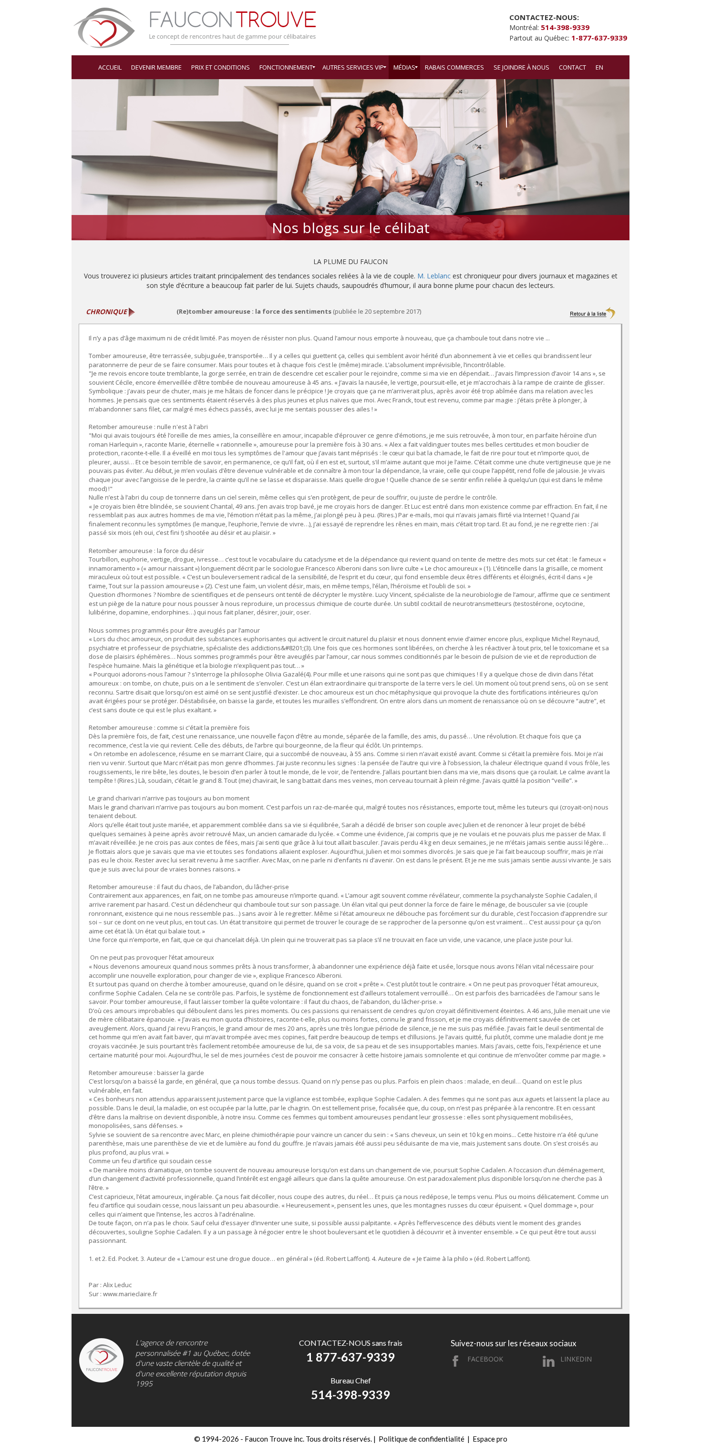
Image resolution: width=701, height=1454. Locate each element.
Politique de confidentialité (421, 1438)
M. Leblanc (434, 275)
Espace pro (490, 1438)
